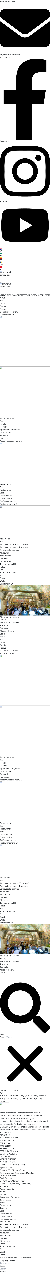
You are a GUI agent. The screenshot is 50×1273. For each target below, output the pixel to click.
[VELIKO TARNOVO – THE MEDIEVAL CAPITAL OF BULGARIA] (25, 276)
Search (3, 1037)
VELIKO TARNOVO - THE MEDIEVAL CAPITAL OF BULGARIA (25, 295)
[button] (25, 1009)
